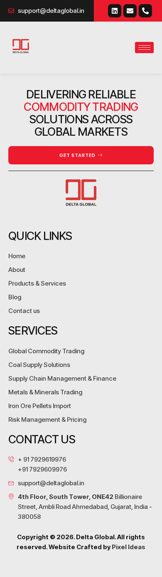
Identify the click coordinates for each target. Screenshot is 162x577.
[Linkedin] (114, 10)
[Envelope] (130, 10)
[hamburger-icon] (144, 47)
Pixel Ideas (128, 547)
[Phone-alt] (145, 10)
